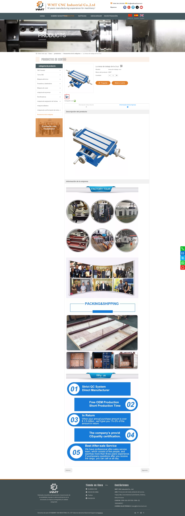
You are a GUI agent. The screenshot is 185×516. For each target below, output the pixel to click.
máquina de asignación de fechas (47, 101)
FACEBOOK (91, 498)
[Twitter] (137, 7)
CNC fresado (41, 70)
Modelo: (98, 69)
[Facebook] (124, 7)
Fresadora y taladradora (44, 83)
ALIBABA (91, 489)
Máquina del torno (42, 79)
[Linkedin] (133, 7)
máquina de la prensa (43, 92)
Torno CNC (40, 75)
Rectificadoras (41, 97)
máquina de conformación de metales (49, 110)
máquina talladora (42, 105)
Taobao (90, 495)
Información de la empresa (127, 105)
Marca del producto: (102, 72)
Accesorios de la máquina (45, 114)
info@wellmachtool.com (134, 3)
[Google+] (128, 7)
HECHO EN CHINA (93, 492)
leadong (100, 513)
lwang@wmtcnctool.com (139, 506)
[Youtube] (141, 7)
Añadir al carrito (120, 83)
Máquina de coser (42, 88)
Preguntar (104, 83)
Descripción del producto (86, 105)
